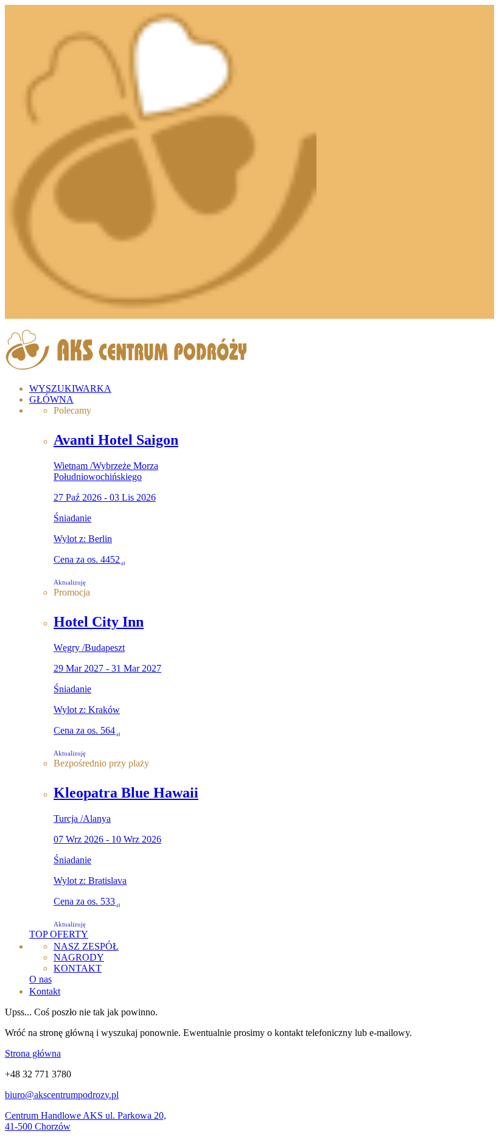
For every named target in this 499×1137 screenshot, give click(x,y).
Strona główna (33, 1053)
